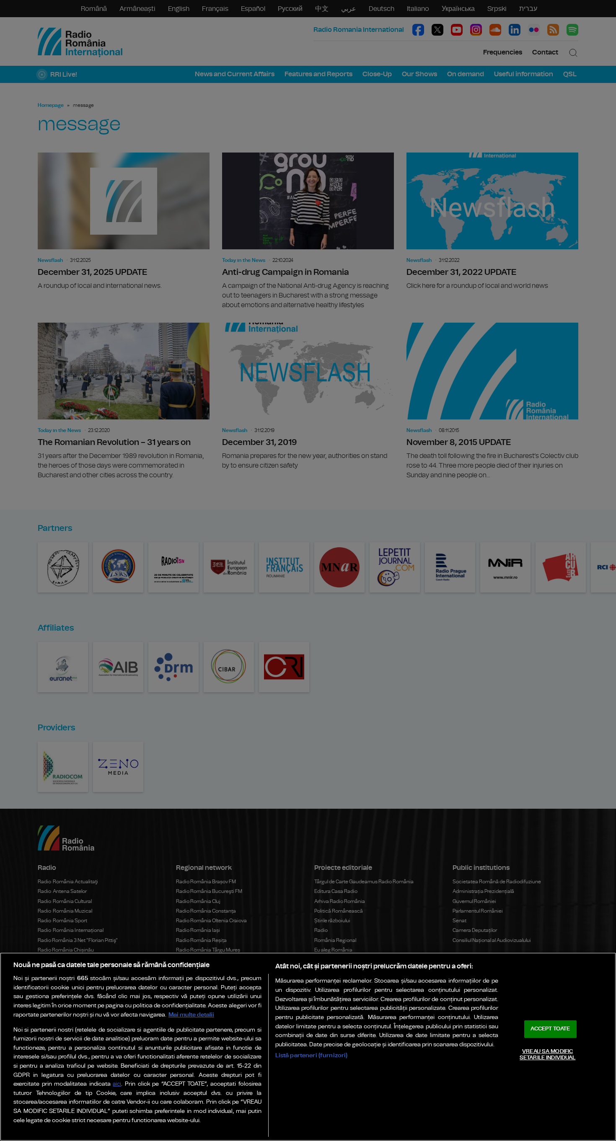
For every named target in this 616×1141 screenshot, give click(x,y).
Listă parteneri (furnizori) (311, 1055)
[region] (308, 1046)
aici (117, 1084)
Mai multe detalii (191, 1015)
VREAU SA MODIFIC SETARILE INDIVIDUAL (547, 1055)
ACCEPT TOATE (550, 1029)
